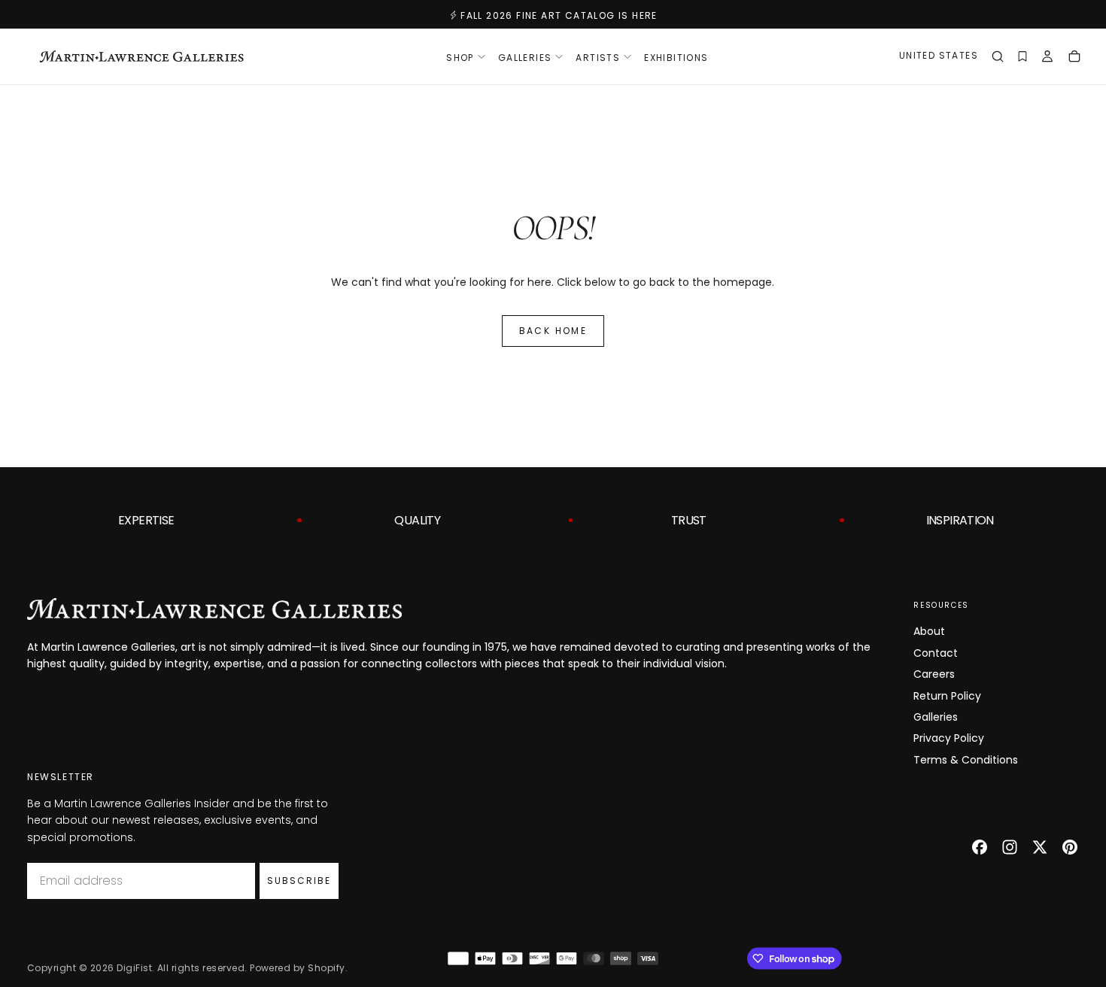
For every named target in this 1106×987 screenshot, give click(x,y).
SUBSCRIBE (299, 880)
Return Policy (947, 695)
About (929, 631)
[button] (938, 57)
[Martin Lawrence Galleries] (214, 608)
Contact (935, 653)
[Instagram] (1010, 847)
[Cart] (1074, 57)
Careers (934, 674)
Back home (553, 330)
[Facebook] (980, 847)
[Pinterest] (1070, 847)
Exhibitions (676, 57)
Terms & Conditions (965, 759)
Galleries (935, 716)
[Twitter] (1040, 847)
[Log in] (1047, 57)
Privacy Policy (948, 738)
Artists (598, 57)
